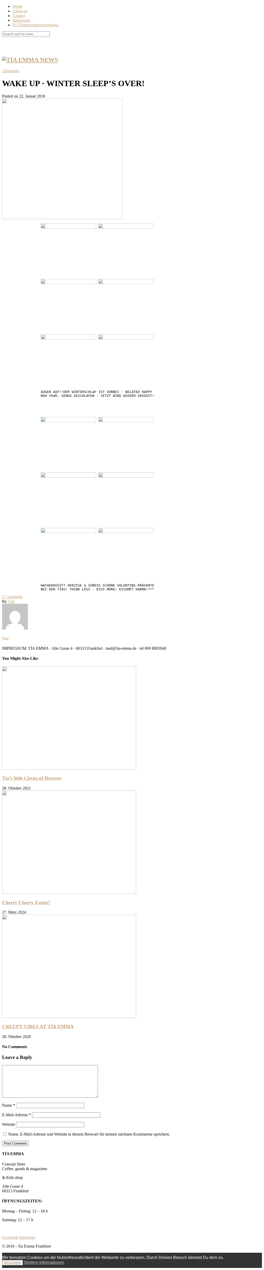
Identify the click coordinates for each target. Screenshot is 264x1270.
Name (8, 1105)
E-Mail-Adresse (16, 1115)
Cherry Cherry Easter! (26, 902)
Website (8, 1124)
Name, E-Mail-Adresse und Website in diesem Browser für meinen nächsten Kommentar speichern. (89, 1134)
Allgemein (10, 71)
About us (19, 11)
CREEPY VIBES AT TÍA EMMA (38, 1026)
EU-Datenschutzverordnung (35, 25)
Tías (11, 601)
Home (17, 6)
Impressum (21, 20)
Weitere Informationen (44, 1262)
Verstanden (12, 1263)
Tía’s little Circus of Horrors (31, 778)
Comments (12, 596)
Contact (18, 15)
